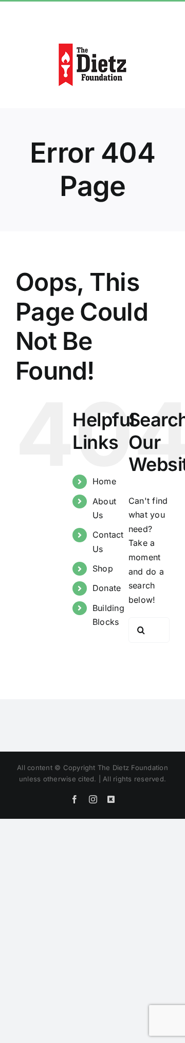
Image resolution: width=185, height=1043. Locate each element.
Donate (106, 588)
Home (104, 481)
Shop (102, 568)
